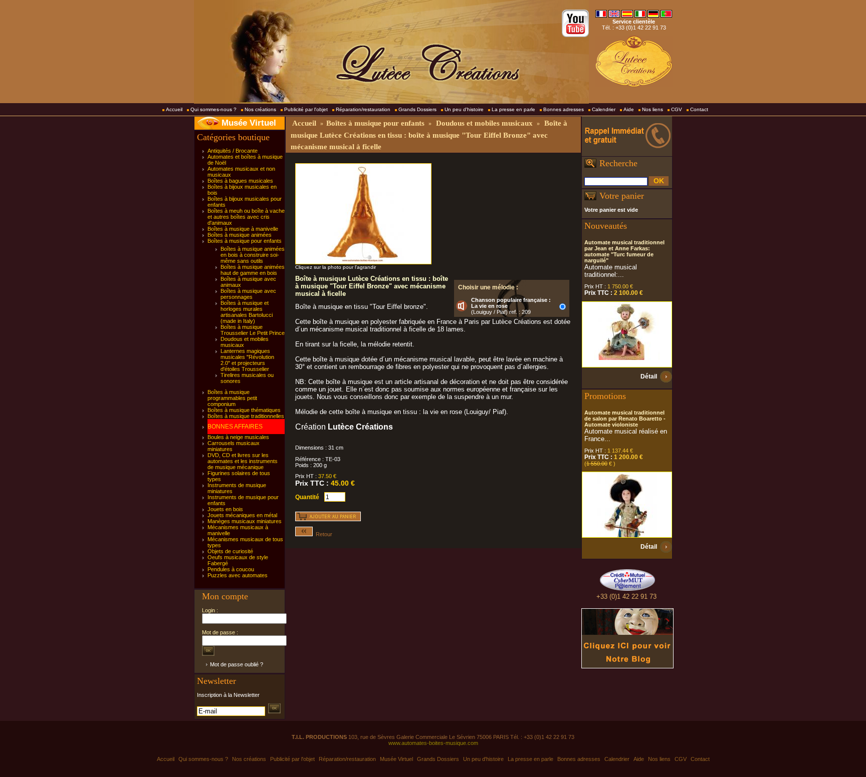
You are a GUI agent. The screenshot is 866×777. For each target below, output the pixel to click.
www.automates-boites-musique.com (433, 743)
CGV (676, 109)
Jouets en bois (225, 509)
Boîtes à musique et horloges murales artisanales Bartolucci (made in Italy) (247, 312)
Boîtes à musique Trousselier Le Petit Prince (253, 330)
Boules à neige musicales (238, 437)
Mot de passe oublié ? (236, 664)
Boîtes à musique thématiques (244, 410)
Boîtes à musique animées (239, 235)
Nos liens (652, 109)
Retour (322, 534)
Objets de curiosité (230, 551)
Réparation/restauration (363, 109)
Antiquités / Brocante (232, 151)
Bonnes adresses (563, 109)
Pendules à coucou (230, 569)
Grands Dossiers (417, 109)
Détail (648, 376)
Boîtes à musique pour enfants (244, 241)
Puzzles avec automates (237, 575)
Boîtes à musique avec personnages (248, 294)
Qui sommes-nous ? (213, 109)
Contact (699, 109)
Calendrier (603, 109)
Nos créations (260, 109)
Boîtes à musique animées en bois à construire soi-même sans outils (253, 255)
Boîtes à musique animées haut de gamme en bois (253, 270)
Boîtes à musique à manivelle (242, 229)
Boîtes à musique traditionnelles (245, 416)
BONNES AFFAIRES (235, 426)
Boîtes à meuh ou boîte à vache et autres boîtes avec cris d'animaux (246, 217)
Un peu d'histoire (464, 109)
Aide (628, 109)
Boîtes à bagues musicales (240, 181)
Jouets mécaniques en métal (242, 515)
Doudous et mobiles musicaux (484, 123)
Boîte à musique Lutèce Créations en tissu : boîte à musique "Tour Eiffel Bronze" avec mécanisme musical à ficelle (429, 135)
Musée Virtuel (249, 123)
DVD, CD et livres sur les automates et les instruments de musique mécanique (242, 461)
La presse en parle (513, 109)
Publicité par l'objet (306, 109)
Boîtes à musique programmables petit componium (232, 398)
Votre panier (621, 196)
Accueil (174, 109)
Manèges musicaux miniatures (244, 521)
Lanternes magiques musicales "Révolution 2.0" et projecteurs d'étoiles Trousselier (247, 360)
